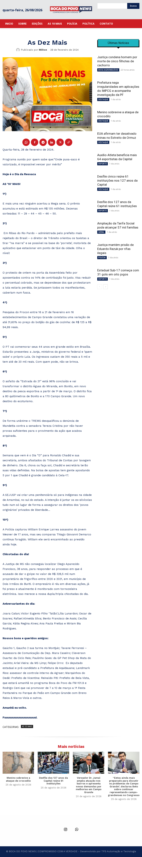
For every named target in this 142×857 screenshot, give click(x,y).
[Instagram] (65, 829)
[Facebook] (34, 142)
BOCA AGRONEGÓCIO (108, 70)
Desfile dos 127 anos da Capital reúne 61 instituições (53, 780)
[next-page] (105, 286)
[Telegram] (43, 142)
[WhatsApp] (26, 142)
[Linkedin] (51, 142)
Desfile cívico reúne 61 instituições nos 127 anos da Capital (117, 180)
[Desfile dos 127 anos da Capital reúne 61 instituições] (53, 763)
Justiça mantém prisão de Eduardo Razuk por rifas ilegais (115, 249)
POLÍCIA (102, 257)
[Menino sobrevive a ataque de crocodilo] (18, 763)
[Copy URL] (68, 142)
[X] (60, 142)
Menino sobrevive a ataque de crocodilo (18, 779)
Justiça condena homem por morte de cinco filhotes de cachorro (117, 61)
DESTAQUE (103, 99)
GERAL (101, 232)
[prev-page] (99, 286)
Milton (43, 49)
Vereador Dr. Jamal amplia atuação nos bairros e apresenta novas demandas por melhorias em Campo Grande (88, 785)
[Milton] (18, 50)
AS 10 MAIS (27, 726)
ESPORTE (102, 163)
